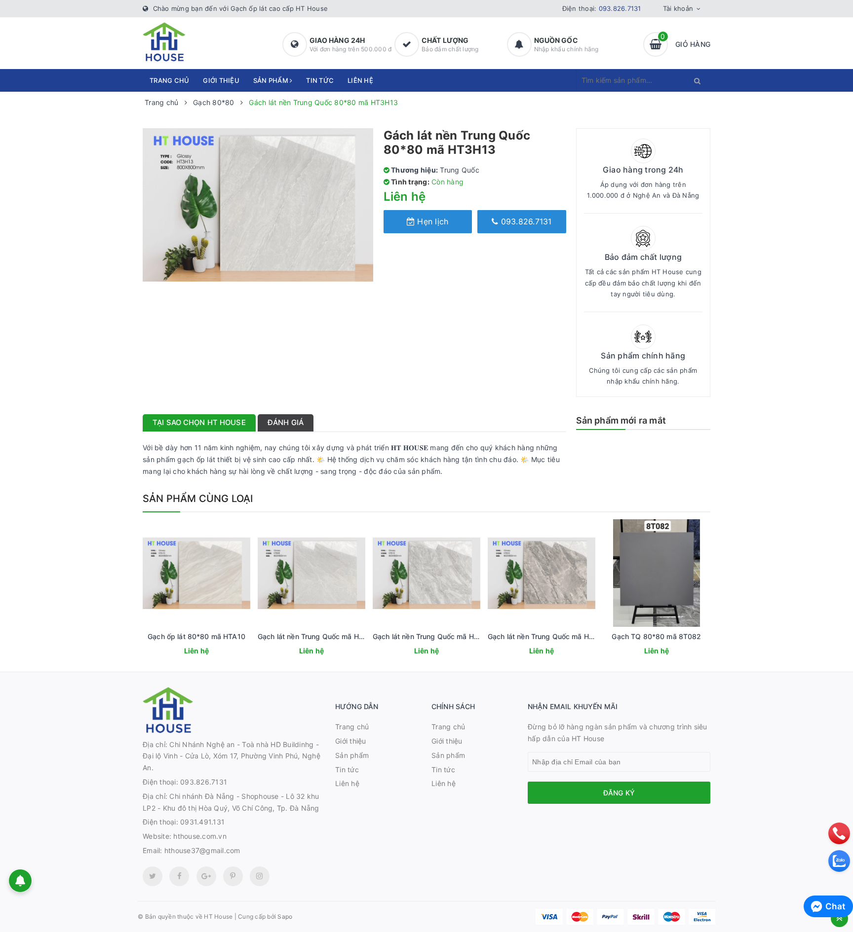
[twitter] (152, 876)
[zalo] (839, 861)
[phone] (839, 833)
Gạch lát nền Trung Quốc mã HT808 (317, 636)
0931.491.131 (202, 822)
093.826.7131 (620, 8)
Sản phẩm (271, 80)
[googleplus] (206, 876)
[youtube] (233, 876)
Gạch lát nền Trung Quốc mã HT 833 (548, 636)
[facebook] (179, 876)
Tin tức (320, 80)
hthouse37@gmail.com (202, 850)
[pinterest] (260, 876)
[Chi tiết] (183, 652)
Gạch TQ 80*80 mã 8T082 (656, 636)
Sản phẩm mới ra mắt (621, 420)
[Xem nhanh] (207, 652)
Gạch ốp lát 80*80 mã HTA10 (196, 636)
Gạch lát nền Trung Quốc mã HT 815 (433, 636)
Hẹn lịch (431, 221)
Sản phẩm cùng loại (198, 498)
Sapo (284, 916)
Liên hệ (360, 80)
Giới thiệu (221, 80)
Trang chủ (169, 80)
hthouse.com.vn (200, 836)
